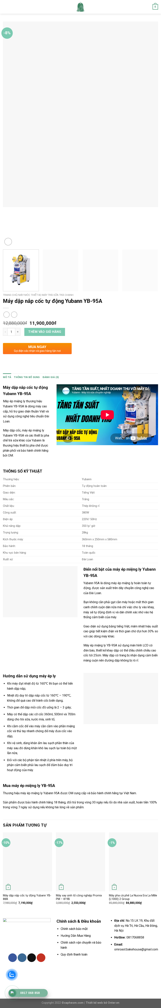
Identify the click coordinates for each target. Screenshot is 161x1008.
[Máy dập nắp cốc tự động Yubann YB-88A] (27, 861)
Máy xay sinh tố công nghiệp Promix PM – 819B (79, 897)
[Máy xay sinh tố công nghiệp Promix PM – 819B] (80, 861)
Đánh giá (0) (51, 377)
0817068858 (135, 937)
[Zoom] (8, 241)
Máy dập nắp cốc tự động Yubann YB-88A (27, 897)
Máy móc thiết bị (29, 294)
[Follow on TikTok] (31, 957)
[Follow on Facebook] (12, 957)
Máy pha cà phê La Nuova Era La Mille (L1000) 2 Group (133, 897)
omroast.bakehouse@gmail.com (136, 949)
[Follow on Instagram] (22, 957)
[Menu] (5, 7)
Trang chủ (10, 294)
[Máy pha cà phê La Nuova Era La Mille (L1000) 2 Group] (133, 861)
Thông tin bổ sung (27, 377)
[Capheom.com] (80, 7)
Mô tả (7, 377)
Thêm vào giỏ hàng (44, 332)
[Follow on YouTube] (41, 957)
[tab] (7, 377)
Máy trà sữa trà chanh (57, 294)
